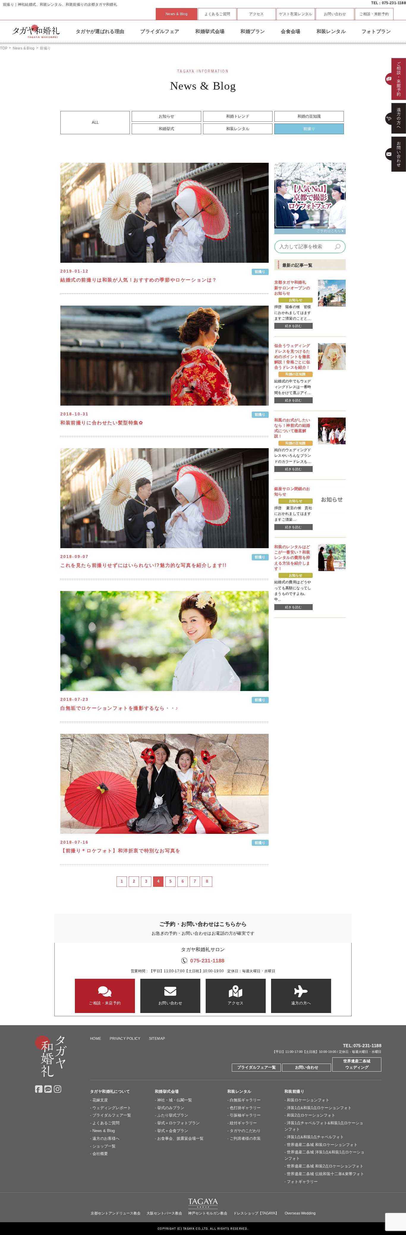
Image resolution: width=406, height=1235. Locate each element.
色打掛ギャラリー (245, 1108)
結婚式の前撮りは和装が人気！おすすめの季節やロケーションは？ (139, 279)
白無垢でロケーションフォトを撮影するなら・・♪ (119, 708)
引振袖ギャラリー (245, 1115)
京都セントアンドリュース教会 (116, 1213)
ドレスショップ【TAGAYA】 (256, 1213)
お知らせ (166, 116)
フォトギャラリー (302, 1181)
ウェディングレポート (111, 1108)
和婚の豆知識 (309, 116)
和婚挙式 (166, 128)
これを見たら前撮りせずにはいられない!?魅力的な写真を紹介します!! (143, 565)
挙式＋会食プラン (172, 1130)
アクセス (256, 14)
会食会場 (290, 31)
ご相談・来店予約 (105, 1003)
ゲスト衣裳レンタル (295, 14)
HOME (95, 1039)
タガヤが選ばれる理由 (100, 31)
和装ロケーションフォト (308, 1100)
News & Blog (177, 14)
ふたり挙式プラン (172, 1115)
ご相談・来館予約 (374, 14)
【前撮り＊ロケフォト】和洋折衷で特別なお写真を (120, 850)
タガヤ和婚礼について (110, 1091)
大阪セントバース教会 (164, 1213)
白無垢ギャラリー (245, 1100)
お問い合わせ (335, 14)
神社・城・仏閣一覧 (174, 1100)
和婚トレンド (237, 116)
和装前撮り (294, 1091)
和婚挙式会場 (209, 31)
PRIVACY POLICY (125, 1039)
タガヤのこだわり (245, 1130)
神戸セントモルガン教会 (207, 1213)
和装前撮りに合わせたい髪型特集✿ (101, 422)
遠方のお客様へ (105, 1138)
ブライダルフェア (159, 31)
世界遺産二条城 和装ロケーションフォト (322, 1144)
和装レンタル (331, 31)
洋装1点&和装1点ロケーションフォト (319, 1108)
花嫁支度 (100, 1100)
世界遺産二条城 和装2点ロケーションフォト (325, 1166)
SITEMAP (157, 1039)
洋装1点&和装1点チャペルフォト (315, 1137)
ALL (95, 122)
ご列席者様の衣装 (245, 1138)
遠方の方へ (301, 1003)
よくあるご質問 (217, 14)
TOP (3, 48)
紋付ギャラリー (243, 1123)
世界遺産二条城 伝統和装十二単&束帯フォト (325, 1174)
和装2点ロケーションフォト (311, 1115)
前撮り (309, 128)
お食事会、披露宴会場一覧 (180, 1138)
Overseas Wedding (300, 1213)
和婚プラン (252, 31)
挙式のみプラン (170, 1108)
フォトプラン (376, 31)
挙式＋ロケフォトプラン (178, 1123)
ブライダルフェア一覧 (256, 1067)
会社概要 (100, 1153)
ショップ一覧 (104, 1146)
